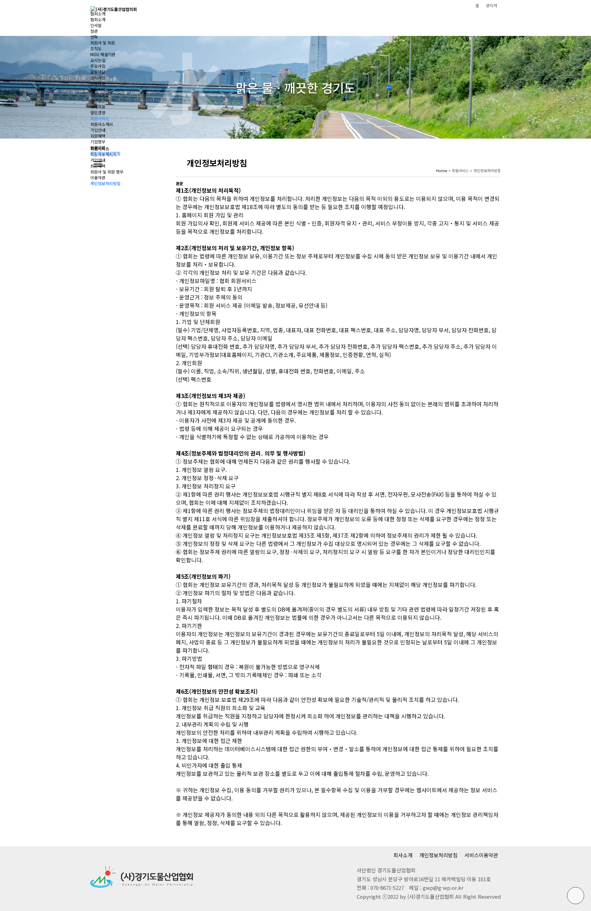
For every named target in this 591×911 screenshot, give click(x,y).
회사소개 (402, 855)
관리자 (491, 5)
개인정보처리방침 (438, 855)
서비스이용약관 (481, 855)
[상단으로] (575, 895)
